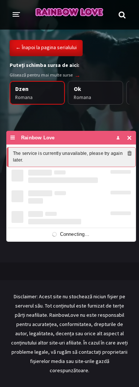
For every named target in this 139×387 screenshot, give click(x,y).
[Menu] (12, 138)
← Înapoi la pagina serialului (46, 47)
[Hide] (129, 138)
